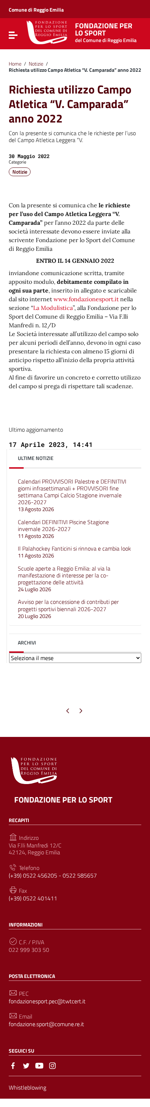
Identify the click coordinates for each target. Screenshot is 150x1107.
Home (15, 64)
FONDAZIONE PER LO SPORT (63, 799)
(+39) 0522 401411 (33, 898)
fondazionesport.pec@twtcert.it (47, 1001)
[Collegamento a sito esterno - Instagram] (52, 1065)
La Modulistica (53, 307)
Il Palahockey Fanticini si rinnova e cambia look (74, 552)
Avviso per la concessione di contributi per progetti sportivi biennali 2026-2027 (68, 608)
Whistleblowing (27, 1087)
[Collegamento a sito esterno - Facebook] (13, 1065)
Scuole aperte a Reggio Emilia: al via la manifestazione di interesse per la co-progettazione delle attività (64, 579)
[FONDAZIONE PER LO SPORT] (47, 31)
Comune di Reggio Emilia (36, 9)
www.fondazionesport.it (86, 299)
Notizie (36, 64)
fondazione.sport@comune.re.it (46, 1024)
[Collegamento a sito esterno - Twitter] (26, 1065)
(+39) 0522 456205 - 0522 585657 (53, 875)
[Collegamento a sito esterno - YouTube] (39, 1065)
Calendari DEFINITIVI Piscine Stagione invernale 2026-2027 (63, 529)
